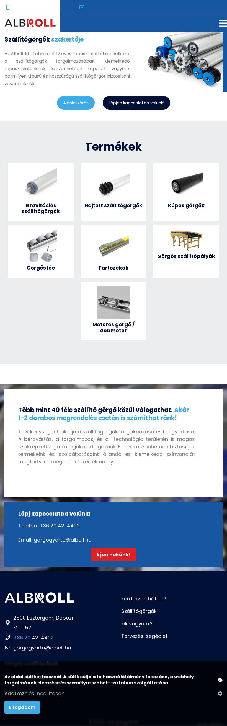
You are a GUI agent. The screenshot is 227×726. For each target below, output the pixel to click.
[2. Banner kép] (179, 84)
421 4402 (33, 637)
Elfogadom (22, 707)
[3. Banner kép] (186, 84)
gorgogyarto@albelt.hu (62, 539)
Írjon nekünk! (113, 554)
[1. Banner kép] (171, 84)
